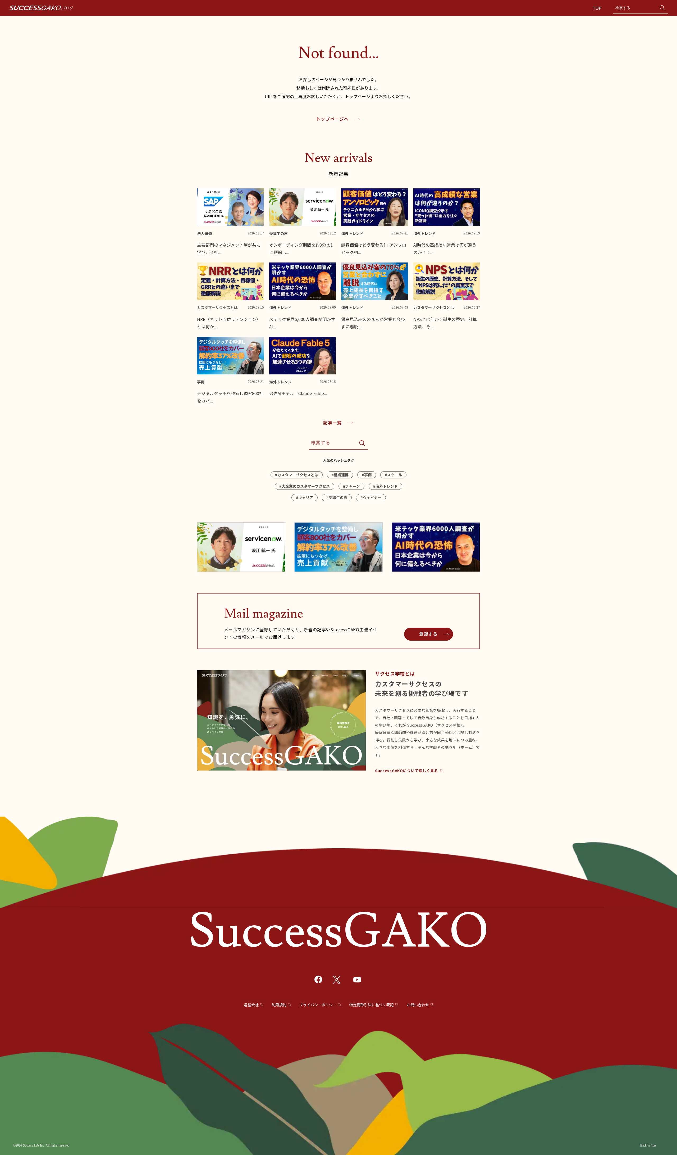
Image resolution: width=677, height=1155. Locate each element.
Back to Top (648, 1145)
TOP (598, 8)
